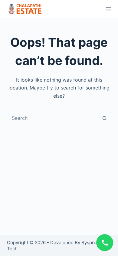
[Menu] (108, 9)
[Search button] (105, 118)
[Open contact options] (104, 242)
